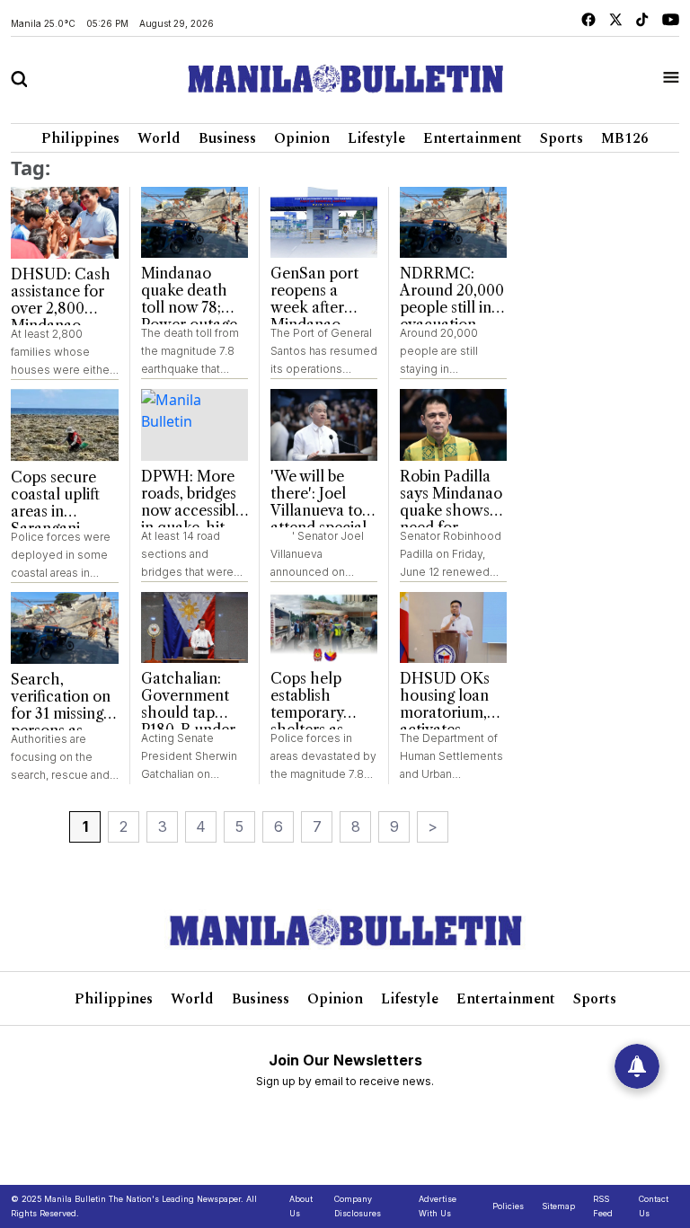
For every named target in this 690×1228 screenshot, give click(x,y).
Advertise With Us (437, 1206)
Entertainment (472, 138)
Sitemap (558, 1206)
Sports (561, 138)
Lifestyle (376, 138)
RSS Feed (603, 1206)
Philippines (80, 138)
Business (227, 138)
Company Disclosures (357, 1206)
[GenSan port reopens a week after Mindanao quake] (323, 223)
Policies (508, 1206)
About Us (301, 1206)
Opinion (302, 138)
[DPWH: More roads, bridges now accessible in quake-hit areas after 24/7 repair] (194, 425)
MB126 (625, 138)
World (159, 138)
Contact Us (653, 1206)
